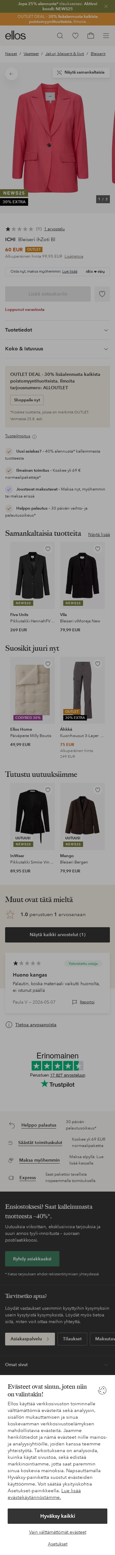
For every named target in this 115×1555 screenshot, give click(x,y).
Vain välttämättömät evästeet (57, 1532)
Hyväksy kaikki (57, 1516)
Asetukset (57, 1544)
